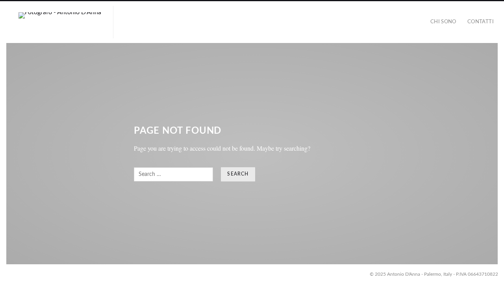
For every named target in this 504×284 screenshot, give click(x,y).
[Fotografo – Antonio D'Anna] (60, 22)
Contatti (480, 21)
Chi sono (443, 21)
